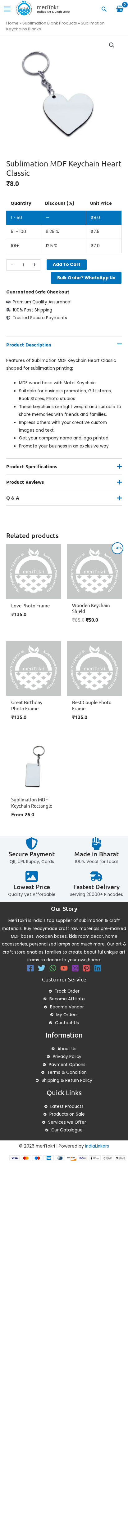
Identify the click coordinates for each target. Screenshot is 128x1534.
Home (12, 23)
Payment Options (67, 1065)
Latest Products (67, 1106)
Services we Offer (67, 1122)
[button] (104, 9)
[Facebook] (30, 968)
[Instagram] (75, 968)
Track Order (67, 991)
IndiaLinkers (97, 1146)
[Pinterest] (86, 968)
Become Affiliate (67, 999)
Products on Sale (67, 1114)
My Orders (67, 1015)
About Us (66, 1049)
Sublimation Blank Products (49, 23)
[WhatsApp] (53, 968)
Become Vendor (67, 1007)
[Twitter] (41, 968)
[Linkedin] (97, 968)
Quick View (33, 594)
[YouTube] (64, 968)
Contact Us (67, 1023)
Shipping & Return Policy (67, 1080)
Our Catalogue (67, 1130)
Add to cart (66, 264)
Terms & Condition (67, 1072)
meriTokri (48, 7)
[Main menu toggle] (7, 9)
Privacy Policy (67, 1057)
